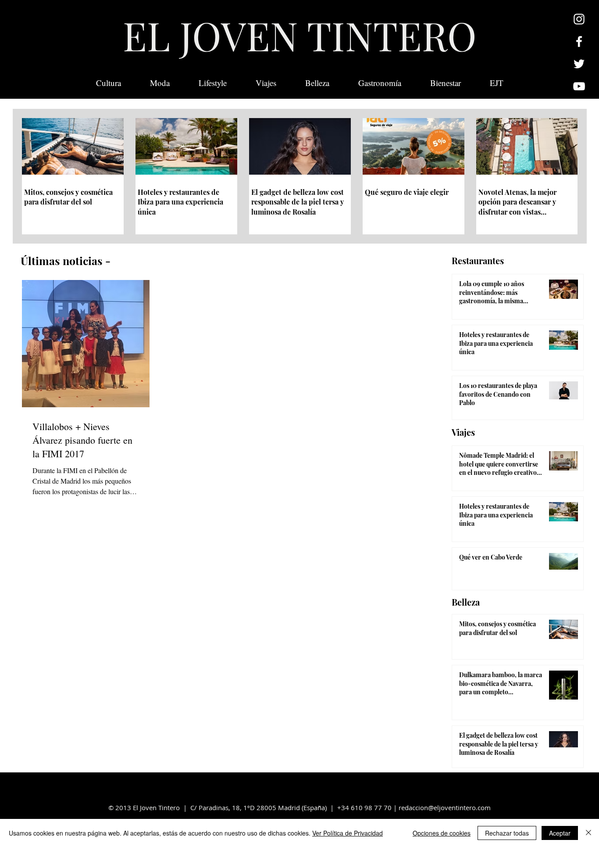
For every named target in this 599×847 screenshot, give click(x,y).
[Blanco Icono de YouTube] (579, 86)
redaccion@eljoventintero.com (445, 807)
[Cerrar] (588, 833)
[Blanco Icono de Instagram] (579, 19)
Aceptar (559, 833)
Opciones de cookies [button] (442, 833)
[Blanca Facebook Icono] (579, 41)
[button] (496, 83)
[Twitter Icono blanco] (579, 64)
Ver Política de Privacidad (347, 833)
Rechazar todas (507, 833)
